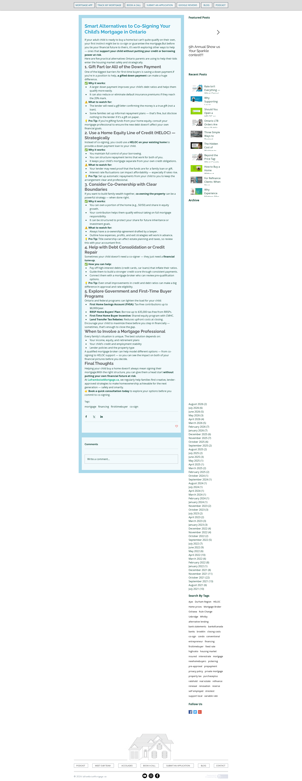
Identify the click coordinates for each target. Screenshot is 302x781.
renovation (204, 686)
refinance (217, 681)
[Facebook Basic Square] (190, 712)
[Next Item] (218, 32)
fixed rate (210, 646)
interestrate (205, 656)
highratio (193, 651)
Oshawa (193, 611)
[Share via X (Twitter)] (93, 416)
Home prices (195, 606)
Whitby (203, 616)
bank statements (197, 626)
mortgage (90, 406)
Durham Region (203, 601)
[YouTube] (144, 775)
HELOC (216, 601)
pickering (213, 661)
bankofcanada (215, 626)
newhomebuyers (197, 661)
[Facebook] (157, 775)
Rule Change (205, 611)
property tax (195, 676)
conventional (213, 636)
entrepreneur (196, 641)
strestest (209, 691)
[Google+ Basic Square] (200, 712)
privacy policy (196, 671)
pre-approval (195, 666)
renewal (193, 686)
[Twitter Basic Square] (195, 712)
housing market (208, 651)
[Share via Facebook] (86, 416)
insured (193, 656)
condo (201, 636)
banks (192, 631)
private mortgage (214, 671)
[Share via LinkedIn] (101, 416)
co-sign (134, 406)
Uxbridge (193, 616)
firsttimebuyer (119, 406)
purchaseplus (210, 676)
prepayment (210, 666)
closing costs (214, 631)
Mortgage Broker (212, 606)
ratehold (193, 681)
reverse (216, 686)
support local (195, 695)
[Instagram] (151, 775)
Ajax (191, 601)
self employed (196, 691)
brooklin (201, 631)
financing (103, 406)
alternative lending (199, 621)
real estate (205, 681)
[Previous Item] (193, 32)
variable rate (211, 695)
